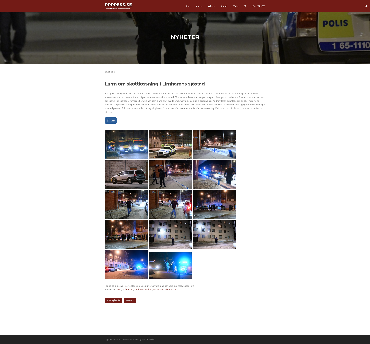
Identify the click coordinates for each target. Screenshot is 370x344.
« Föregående (113, 300)
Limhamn (139, 289)
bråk (125, 289)
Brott (130, 289)
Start (188, 6)
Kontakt (225, 6)
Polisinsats (158, 289)
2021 (118, 289)
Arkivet (199, 6)
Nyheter (212, 6)
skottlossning (171, 289)
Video (236, 6)
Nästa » (130, 300)
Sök (246, 6)
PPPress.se (118, 4)
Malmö (148, 289)
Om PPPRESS (258, 6)
